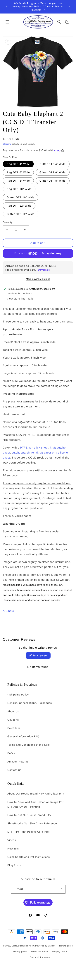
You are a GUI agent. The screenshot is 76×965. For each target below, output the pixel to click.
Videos (11, 840)
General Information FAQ (23, 736)
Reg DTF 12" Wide (19, 205)
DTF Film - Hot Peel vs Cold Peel (28, 831)
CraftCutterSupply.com (23, 946)
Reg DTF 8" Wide (18, 180)
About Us (13, 711)
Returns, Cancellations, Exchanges (29, 702)
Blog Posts (14, 865)
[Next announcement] (69, 7)
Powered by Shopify (45, 946)
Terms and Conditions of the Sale (28, 744)
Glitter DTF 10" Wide (20, 197)
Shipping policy (59, 951)
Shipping (7, 144)
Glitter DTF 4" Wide (52, 164)
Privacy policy (20, 951)
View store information (21, 298)
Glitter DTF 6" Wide (52, 172)
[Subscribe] (61, 889)
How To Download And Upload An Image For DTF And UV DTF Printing (35, 804)
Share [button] (10, 610)
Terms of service (39, 951)
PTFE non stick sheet (34, 447)
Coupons (13, 719)
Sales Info (13, 728)
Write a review (38, 655)
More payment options (38, 279)
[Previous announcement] (7, 7)
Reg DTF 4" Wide (18, 164)
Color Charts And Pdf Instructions (28, 856)
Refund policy (66, 946)
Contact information (40, 957)
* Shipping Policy (18, 694)
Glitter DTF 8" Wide (52, 180)
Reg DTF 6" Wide (18, 172)
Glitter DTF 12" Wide (20, 214)
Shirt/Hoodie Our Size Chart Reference (32, 823)
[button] (7, 22)
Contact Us (14, 769)
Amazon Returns (17, 761)
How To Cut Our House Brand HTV (29, 815)
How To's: (13, 848)
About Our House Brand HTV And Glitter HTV (36, 793)
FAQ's (11, 753)
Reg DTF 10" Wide (19, 189)
